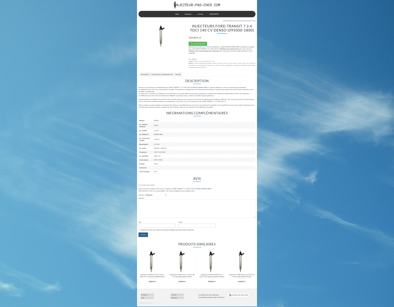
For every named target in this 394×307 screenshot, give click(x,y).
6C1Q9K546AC (210, 65)
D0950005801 (228, 65)
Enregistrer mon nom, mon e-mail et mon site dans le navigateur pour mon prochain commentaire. (167, 230)
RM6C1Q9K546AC (201, 67)
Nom (140, 222)
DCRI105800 (236, 65)
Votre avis (141, 198)
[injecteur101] (162, 35)
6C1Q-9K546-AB (251, 63)
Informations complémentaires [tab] (162, 74)
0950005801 (209, 63)
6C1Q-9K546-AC (193, 65)
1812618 (240, 63)
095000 (196, 63)
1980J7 (244, 63)
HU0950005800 (192, 67)
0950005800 (202, 63)
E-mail (181, 222)
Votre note (142, 195)
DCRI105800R (243, 65)
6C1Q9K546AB (201, 65)
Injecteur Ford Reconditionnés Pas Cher (243, 20)
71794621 (222, 65)
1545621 (235, 63)
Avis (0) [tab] (178, 74)
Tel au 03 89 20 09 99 (198, 44)
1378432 (230, 63)
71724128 (216, 65)
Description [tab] (145, 74)
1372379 (225, 63)
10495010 (214, 63)
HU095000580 (251, 65)
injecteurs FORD (204, 47)
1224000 (220, 63)
